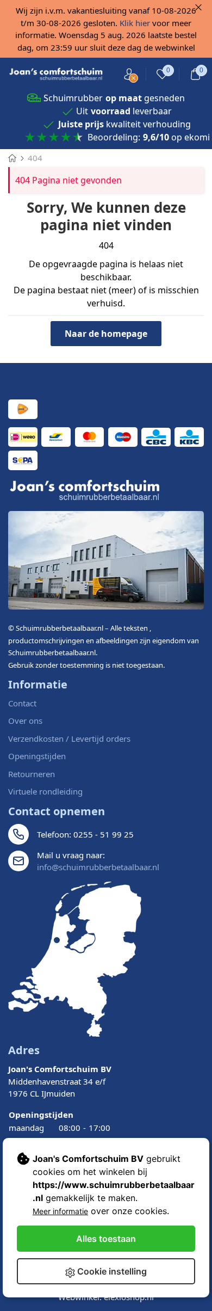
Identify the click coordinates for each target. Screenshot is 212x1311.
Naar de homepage (106, 334)
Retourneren (31, 773)
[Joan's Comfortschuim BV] (56, 74)
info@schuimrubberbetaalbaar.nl (98, 866)
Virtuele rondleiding (45, 791)
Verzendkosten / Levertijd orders (69, 738)
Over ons (25, 720)
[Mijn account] (129, 74)
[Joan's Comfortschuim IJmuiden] (74, 959)
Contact (22, 703)
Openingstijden (37, 755)
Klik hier (135, 22)
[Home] (12, 157)
